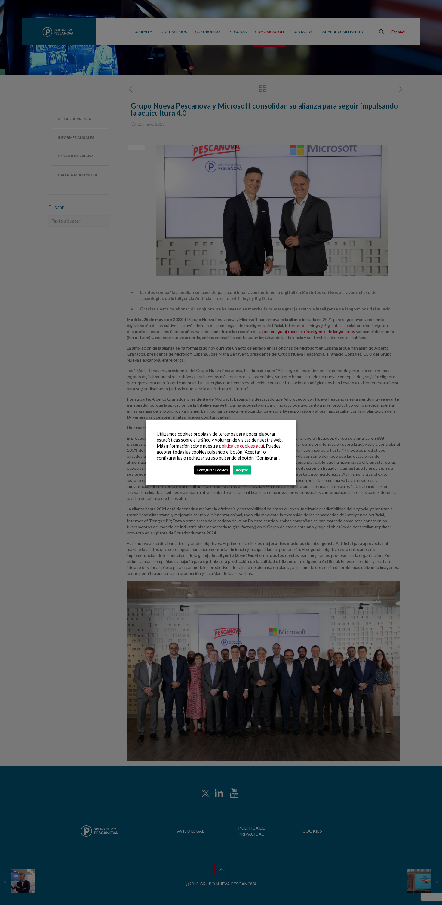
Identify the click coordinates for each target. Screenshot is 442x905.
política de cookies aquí (241, 445)
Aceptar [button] (242, 469)
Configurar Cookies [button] (212, 469)
